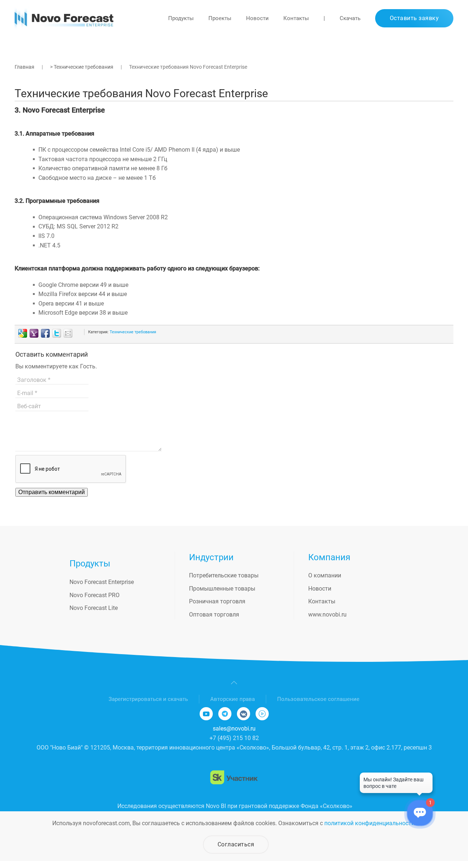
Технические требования (133, 332)
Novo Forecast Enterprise (101, 582)
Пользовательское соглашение (318, 699)
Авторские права (232, 699)
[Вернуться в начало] (64, 18)
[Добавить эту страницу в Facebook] (45, 333)
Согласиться (236, 844)
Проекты (219, 18)
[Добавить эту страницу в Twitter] (56, 333)
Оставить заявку (414, 18)
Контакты (296, 18)
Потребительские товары (223, 575)
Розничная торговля (217, 601)
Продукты (181, 18)
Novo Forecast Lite (93, 607)
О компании (324, 575)
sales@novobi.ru (234, 728)
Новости (257, 18)
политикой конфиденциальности (369, 823)
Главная (24, 67)
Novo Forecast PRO (94, 595)
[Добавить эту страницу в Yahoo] (34, 333)
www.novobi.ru (327, 614)
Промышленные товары (222, 588)
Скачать (350, 18)
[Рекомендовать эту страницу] (68, 333)
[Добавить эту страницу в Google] (22, 333)
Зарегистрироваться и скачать (148, 699)
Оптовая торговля (214, 614)
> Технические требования (81, 67)
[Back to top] (234, 682)
